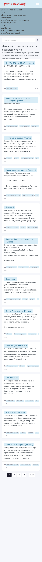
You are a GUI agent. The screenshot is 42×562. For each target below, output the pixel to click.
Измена (25, 299)
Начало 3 (9, 207)
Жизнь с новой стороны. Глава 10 (20, 170)
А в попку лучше (12, 227)
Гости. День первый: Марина (18, 311)
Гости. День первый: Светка (18, 138)
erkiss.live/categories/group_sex (13, 15)
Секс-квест (10, 279)
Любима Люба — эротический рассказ (19, 240)
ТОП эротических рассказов (12, 31)
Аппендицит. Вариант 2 (16, 346)
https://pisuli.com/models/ (11, 33)
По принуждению (27, 158)
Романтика (32, 334)
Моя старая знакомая (15, 412)
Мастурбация (24, 126)
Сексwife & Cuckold (13, 195)
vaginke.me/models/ (8, 23)
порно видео (6, 18)
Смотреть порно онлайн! (11, 10)
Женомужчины (12, 88)
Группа (9, 158)
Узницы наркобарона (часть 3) (19, 444)
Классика (20, 400)
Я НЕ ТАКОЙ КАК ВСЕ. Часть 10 (19, 63)
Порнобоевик (11, 378)
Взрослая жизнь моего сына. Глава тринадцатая (18, 99)
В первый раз (23, 267)
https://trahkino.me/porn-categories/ (15, 20)
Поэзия (22, 366)
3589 (32, 475)
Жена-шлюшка (33, 227)
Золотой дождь (28, 195)
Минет (16, 158)
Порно (3, 12)
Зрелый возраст (33, 366)
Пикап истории (12, 366)
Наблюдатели (11, 267)
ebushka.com (6, 28)
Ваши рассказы (12, 126)
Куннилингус (36, 126)
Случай (38, 432)
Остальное (29, 400)
